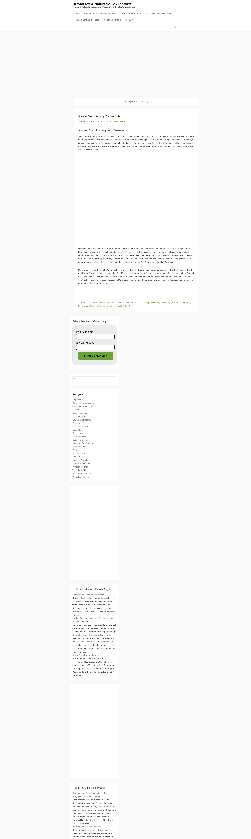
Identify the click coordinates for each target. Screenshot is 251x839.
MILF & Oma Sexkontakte (87, 20)
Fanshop (76, 409)
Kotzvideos (77, 433)
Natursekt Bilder (79, 436)
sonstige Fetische (80, 460)
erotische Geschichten (82, 406)
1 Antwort (125, 306)
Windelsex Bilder (80, 470)
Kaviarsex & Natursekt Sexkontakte (103, 4)
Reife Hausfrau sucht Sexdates (86, 826)
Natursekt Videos (80, 446)
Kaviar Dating (158, 143)
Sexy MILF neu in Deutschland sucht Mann (92, 635)
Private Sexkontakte (112, 20)
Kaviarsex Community (180, 302)
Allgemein (76, 399)
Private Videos (79, 453)
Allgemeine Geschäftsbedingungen (100, 13)
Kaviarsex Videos (80, 423)
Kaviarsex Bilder (79, 416)
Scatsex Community (99, 306)
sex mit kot (115, 306)
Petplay (75, 450)
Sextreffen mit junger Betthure (86, 655)
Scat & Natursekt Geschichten (159, 13)
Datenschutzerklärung (131, 13)
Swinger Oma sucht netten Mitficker (88, 594)
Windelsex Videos (80, 477)
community (130, 302)
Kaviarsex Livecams (81, 420)
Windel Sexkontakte (81, 467)
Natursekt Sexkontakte (82, 443)
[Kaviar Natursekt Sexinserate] (125, 62)
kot (79, 306)
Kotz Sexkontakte (80, 426)
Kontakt (129, 20)
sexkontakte (119, 121)
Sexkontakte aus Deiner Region (93, 589)
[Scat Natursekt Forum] (94, 774)
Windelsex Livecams (81, 473)
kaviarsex (165, 302)
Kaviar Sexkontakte (105, 302)
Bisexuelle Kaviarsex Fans (84, 403)
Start (77, 13)
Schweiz (76, 457)
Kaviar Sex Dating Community (99, 116)
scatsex (85, 306)
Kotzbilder (77, 430)
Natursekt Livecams (81, 440)
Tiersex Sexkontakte (81, 463)
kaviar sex (154, 302)
